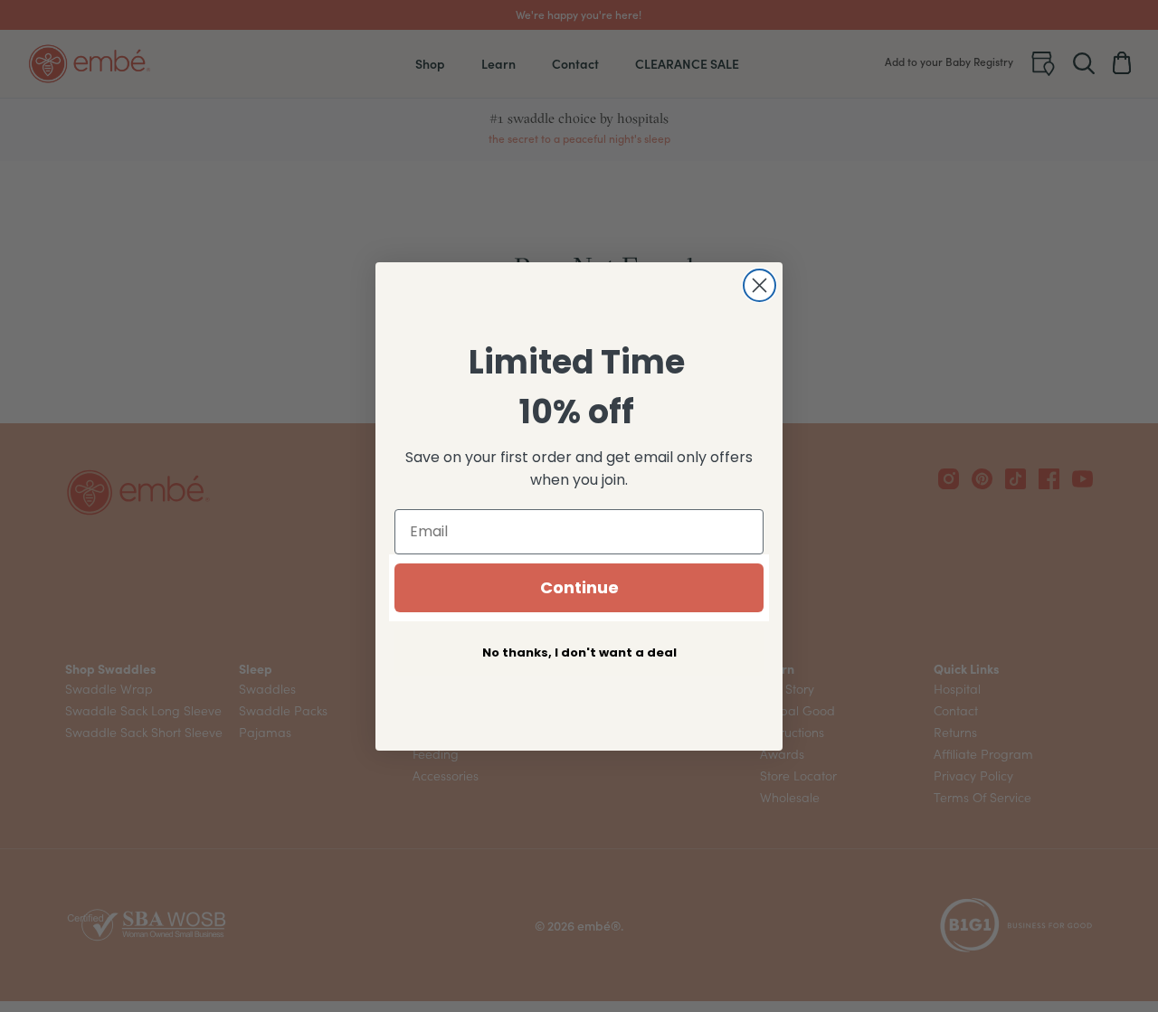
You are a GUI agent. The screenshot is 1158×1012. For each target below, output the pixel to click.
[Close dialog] (759, 285)
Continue (579, 587)
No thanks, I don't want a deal (579, 652)
